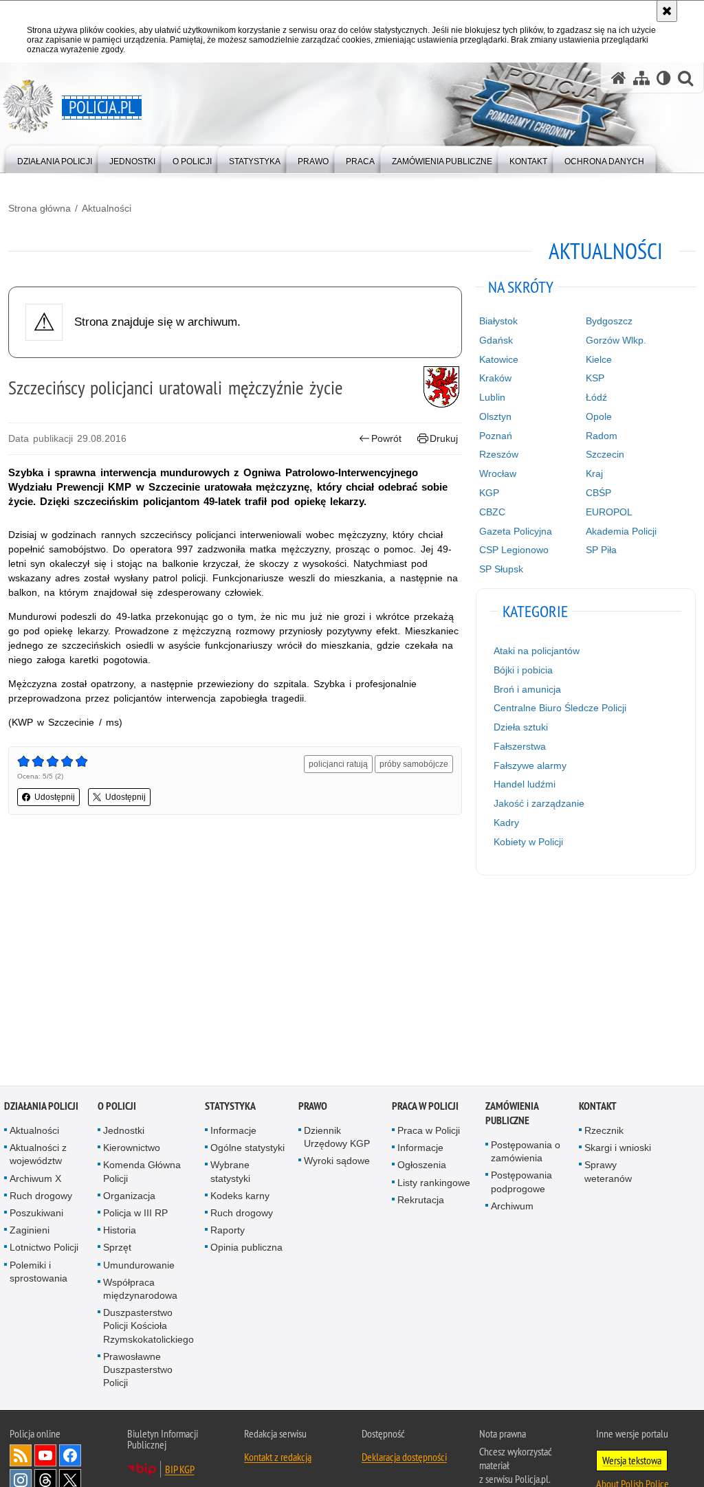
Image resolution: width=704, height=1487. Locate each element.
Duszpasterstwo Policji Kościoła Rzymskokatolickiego (148, 1326)
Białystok (498, 320)
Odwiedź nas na (45, 1457)
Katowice (498, 359)
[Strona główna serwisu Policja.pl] (618, 78)
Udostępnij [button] (54, 797)
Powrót (386, 438)
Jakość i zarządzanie (539, 803)
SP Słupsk (501, 568)
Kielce (599, 359)
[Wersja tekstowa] (664, 78)
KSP (595, 377)
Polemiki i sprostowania (38, 1272)
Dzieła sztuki (521, 727)
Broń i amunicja (527, 689)
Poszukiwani (36, 1213)
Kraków (495, 377)
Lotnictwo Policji (44, 1248)
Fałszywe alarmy (530, 765)
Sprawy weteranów (608, 1173)
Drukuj (444, 438)
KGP (489, 492)
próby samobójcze (414, 764)
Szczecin (605, 454)
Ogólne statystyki (247, 1148)
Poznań (495, 435)
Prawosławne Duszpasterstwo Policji (138, 1370)
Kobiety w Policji (528, 841)
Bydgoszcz (609, 320)
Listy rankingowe (433, 1183)
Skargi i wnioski (617, 1148)
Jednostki (123, 1131)
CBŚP (598, 492)
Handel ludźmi (525, 784)
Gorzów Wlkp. (616, 340)
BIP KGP (180, 1470)
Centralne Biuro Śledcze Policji (560, 707)
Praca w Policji (425, 1106)
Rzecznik (604, 1131)
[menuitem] (54, 158)
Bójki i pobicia (523, 669)
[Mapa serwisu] (641, 78)
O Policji (117, 1106)
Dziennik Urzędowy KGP (337, 1138)
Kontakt (598, 1106)
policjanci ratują (338, 764)
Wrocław (497, 473)
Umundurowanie (139, 1265)
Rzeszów (498, 454)
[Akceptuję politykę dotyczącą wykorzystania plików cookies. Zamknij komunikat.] (667, 11)
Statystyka (230, 1106)
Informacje (233, 1131)
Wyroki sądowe (337, 1161)
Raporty (227, 1231)
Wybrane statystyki (230, 1173)
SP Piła (601, 549)
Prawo (312, 1106)
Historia (119, 1231)
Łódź (596, 397)
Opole (599, 416)
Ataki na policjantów (537, 650)
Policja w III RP (135, 1213)
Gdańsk (496, 340)
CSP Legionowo (514, 549)
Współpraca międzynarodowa (140, 1289)
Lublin (492, 397)
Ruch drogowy (41, 1196)
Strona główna (39, 208)
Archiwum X (35, 1179)
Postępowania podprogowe (521, 1183)
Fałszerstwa (520, 746)
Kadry (506, 822)
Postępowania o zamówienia (525, 1152)
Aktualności (106, 208)
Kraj (594, 473)
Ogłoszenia (421, 1166)
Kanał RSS (21, 1457)
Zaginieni (30, 1231)
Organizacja (129, 1196)
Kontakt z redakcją (277, 1458)
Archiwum (512, 1206)
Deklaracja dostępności (404, 1458)
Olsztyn (495, 416)
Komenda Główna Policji (142, 1173)
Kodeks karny (240, 1196)
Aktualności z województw (38, 1155)
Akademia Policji (621, 531)
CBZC (492, 511)
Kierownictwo (131, 1148)
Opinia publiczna (246, 1248)
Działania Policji (41, 1106)
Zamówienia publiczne (511, 1113)
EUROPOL (609, 511)
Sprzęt (117, 1248)
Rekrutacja (420, 1200)
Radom (601, 435)
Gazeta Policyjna (515, 531)
